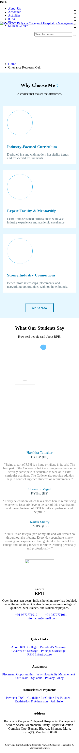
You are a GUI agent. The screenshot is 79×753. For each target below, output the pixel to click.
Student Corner (18, 25)
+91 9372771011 (56, 614)
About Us (14, 8)
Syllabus (36, 678)
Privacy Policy (54, 678)
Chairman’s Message (25, 650)
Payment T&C (15, 697)
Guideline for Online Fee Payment (49, 697)
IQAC (12, 19)
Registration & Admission (31, 701)
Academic (14, 12)
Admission (57, 701)
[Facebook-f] (28, 625)
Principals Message (53, 650)
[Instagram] (39, 625)
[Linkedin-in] (50, 625)
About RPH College (24, 647)
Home (12, 63)
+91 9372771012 (26, 614)
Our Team (21, 678)
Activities (14, 15)
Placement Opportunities (18, 674)
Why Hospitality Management (55, 674)
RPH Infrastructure (39, 654)
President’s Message (53, 647)
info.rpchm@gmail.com (42, 618)
